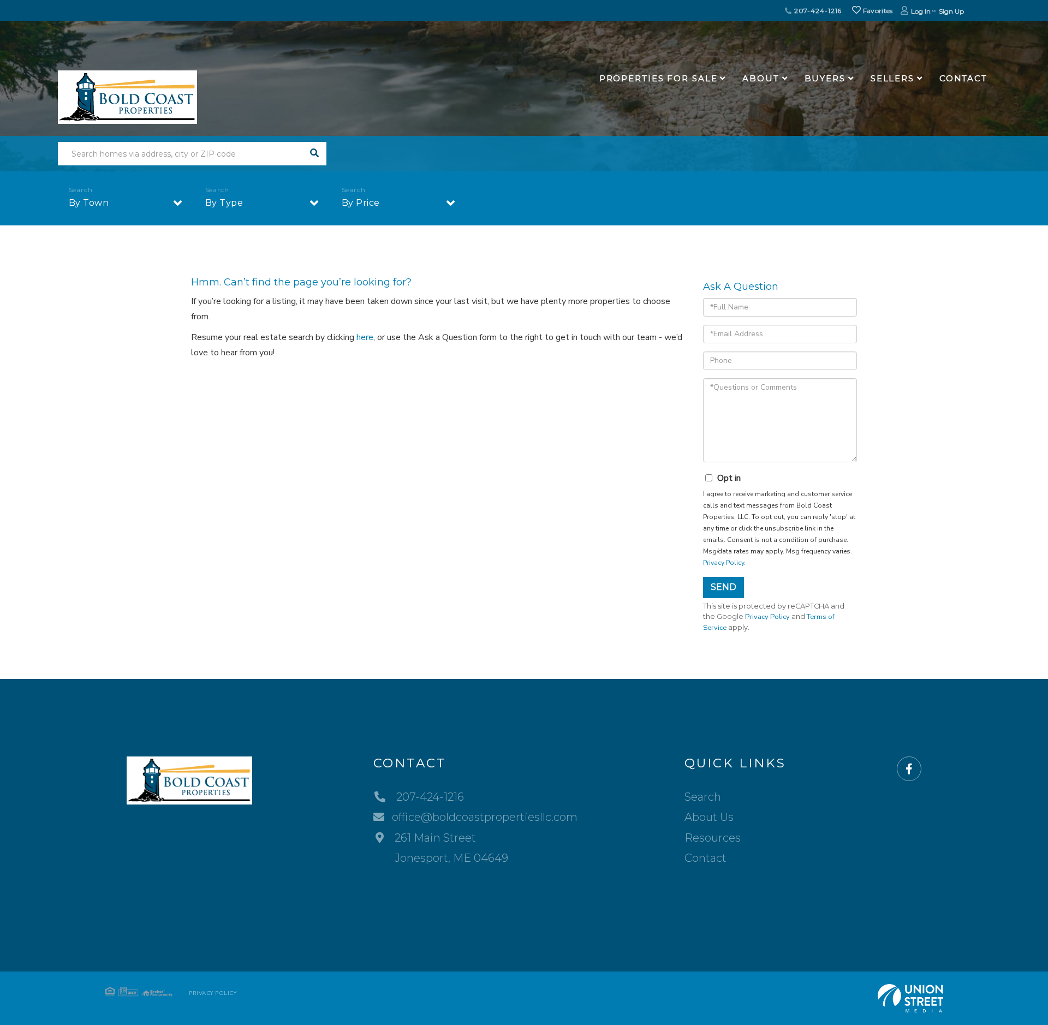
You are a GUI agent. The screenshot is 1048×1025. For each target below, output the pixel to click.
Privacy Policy (723, 562)
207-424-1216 (817, 11)
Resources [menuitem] (712, 837)
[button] (314, 153)
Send (723, 587)
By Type (224, 203)
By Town (89, 203)
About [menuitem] (760, 78)
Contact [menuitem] (963, 78)
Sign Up (951, 11)
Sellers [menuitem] (892, 78)
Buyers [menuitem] (825, 78)
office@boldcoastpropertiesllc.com (484, 817)
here (364, 337)
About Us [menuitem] (709, 817)
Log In (921, 11)
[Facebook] (909, 769)
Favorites (877, 11)
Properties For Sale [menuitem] (658, 78)
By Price (361, 203)
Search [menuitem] (702, 796)
